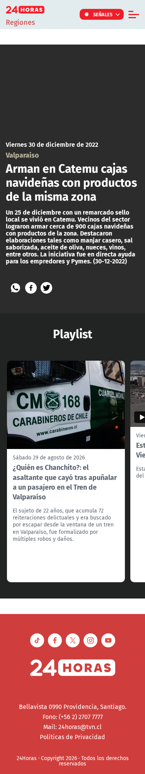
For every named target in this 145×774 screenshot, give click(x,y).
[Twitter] (46, 288)
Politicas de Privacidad (72, 736)
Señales (103, 14)
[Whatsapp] (15, 288)
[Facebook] (31, 288)
